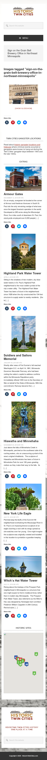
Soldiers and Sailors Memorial (18, 357)
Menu (25, 38)
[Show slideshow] (23, 108)
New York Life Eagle (17, 513)
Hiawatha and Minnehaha (21, 441)
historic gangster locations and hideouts (22, 145)
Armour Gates (13, 194)
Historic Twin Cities (23, 11)
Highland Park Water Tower (22, 273)
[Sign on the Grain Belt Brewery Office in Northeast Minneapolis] (23, 94)
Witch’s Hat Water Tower (20, 580)
